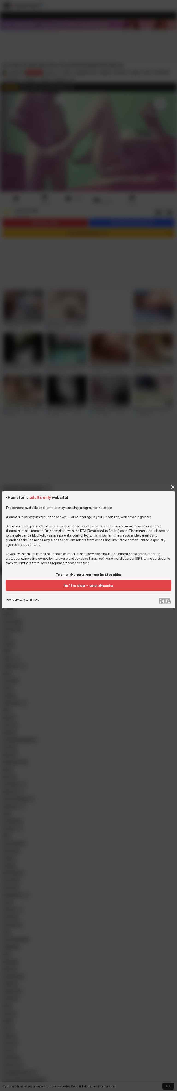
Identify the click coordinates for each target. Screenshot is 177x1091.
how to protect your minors (22, 599)
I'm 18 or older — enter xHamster (88, 585)
